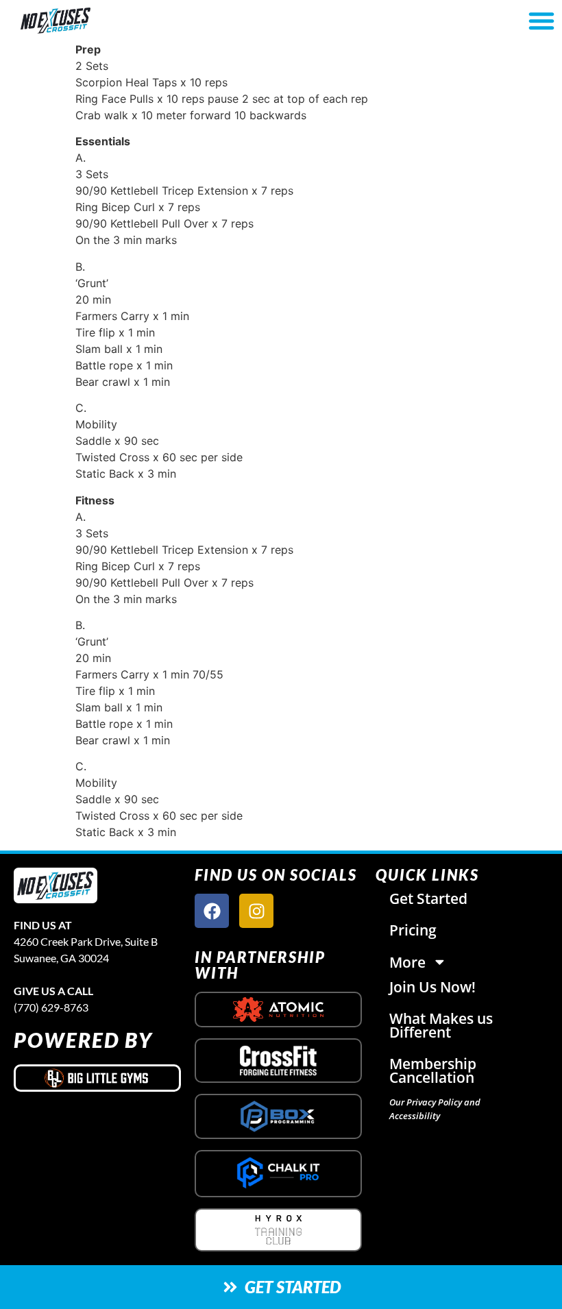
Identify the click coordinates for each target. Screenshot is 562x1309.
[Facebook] (212, 911)
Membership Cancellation (432, 1070)
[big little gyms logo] (97, 1078)
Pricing (413, 930)
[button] (541, 20)
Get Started (428, 898)
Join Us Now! (432, 986)
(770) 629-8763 (51, 1007)
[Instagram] (256, 911)
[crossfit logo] (278, 1060)
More (407, 962)
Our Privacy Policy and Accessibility (434, 1109)
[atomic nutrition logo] (278, 1009)
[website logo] (98, 21)
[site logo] (55, 886)
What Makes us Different (441, 1025)
